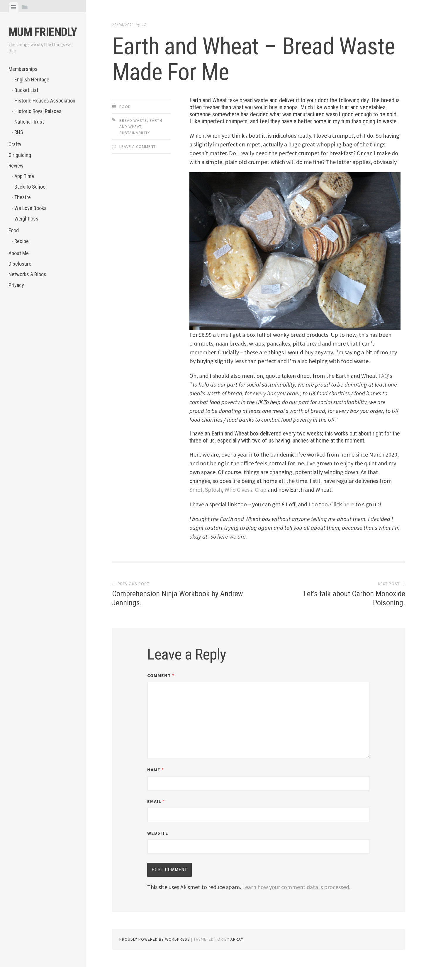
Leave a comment (137, 146)
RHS (18, 132)
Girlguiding (20, 155)
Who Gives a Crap (246, 489)
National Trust (29, 122)
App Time (24, 176)
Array (236, 939)
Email (156, 801)
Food (14, 230)
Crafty (15, 144)
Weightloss (26, 219)
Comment (160, 675)
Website (157, 833)
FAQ (383, 375)
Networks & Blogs (27, 274)
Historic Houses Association (44, 101)
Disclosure (20, 264)
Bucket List (26, 90)
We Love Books (30, 208)
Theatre (22, 197)
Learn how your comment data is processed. (296, 887)
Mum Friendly (43, 32)
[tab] (13, 7)
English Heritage (31, 79)
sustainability (134, 132)
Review (16, 166)
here (348, 504)
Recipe (21, 241)
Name (155, 770)
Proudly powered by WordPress (154, 939)
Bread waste (133, 120)
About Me (19, 253)
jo (144, 24)
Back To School (30, 187)
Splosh (213, 489)
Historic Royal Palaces (38, 111)
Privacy (16, 285)
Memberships (23, 69)
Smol (195, 489)
